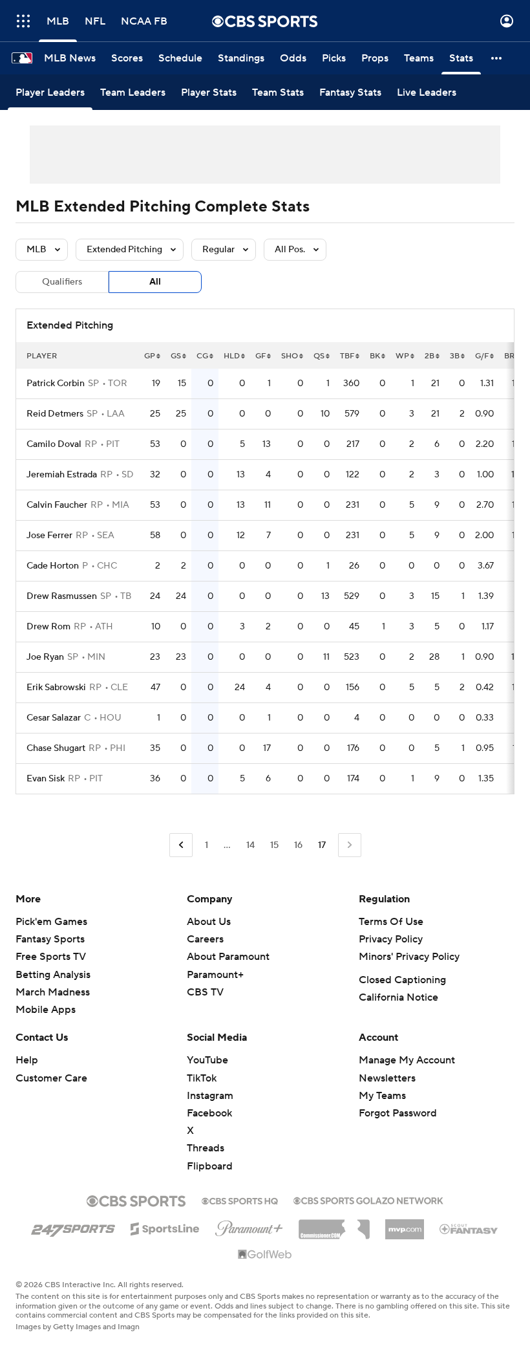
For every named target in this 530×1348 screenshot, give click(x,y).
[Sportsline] (165, 1227)
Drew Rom (48, 627)
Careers (205, 939)
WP (402, 356)
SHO (289, 356)
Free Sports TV (51, 956)
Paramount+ (215, 974)
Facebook (209, 1113)
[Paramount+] (249, 1225)
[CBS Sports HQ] (240, 1199)
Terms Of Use (391, 921)
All (155, 282)
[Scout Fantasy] (469, 1228)
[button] (23, 21)
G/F (482, 356)
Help (27, 1060)
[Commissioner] (334, 1224)
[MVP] (404, 1224)
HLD (232, 356)
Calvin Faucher (56, 505)
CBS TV (205, 992)
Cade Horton (52, 566)
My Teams (382, 1095)
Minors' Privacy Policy (409, 956)
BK (375, 356)
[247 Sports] (73, 1226)
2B (429, 356)
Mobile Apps (46, 1009)
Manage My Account (407, 1060)
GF (260, 356)
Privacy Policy (391, 939)
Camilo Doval (53, 444)
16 (298, 845)
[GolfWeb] (265, 1254)
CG (202, 356)
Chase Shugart (55, 748)
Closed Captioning (402, 979)
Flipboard (210, 1166)
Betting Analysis (53, 974)
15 (274, 845)
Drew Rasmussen (61, 596)
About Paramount (228, 956)
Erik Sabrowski (56, 687)
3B (455, 356)
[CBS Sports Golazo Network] (368, 1199)
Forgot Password (398, 1113)
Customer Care (51, 1078)
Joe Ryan (45, 657)
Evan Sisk (45, 779)
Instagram (210, 1095)
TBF (347, 356)
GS (176, 356)
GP (149, 356)
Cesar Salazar (53, 718)
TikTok (202, 1078)
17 (322, 845)
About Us (209, 921)
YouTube (207, 1060)
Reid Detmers (54, 414)
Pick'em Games (51, 921)
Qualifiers (62, 282)
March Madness (53, 992)
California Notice (398, 997)
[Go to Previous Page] (181, 845)
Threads (205, 1148)
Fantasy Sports (50, 939)
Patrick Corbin (55, 383)
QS (318, 356)
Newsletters (387, 1078)
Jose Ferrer (49, 535)
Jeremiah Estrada (61, 475)
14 (250, 845)
